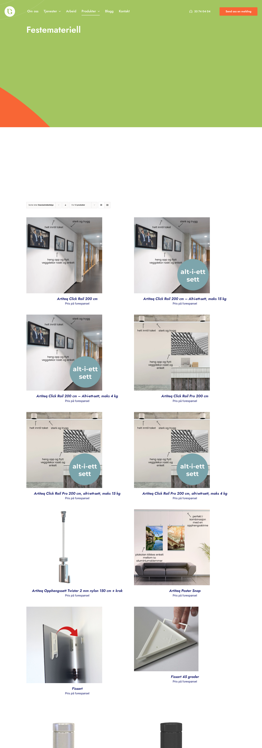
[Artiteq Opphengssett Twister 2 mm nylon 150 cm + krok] (64, 512)
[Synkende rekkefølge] (65, 205)
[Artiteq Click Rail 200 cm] (64, 220)
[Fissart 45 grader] (166, 609)
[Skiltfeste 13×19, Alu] (64, 707)
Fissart (77, 688)
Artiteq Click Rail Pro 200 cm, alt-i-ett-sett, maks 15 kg (77, 493)
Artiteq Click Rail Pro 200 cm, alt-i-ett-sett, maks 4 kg (184, 493)
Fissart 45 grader (185, 676)
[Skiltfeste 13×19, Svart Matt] (172, 707)
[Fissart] (64, 609)
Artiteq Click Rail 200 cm (77, 298)
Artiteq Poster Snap (185, 590)
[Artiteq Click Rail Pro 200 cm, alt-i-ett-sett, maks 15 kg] (64, 414)
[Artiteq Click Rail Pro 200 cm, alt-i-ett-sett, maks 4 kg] (172, 414)
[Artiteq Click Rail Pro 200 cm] (172, 317)
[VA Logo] (10, 7)
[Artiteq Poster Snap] (172, 512)
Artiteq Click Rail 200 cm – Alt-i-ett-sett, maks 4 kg (77, 396)
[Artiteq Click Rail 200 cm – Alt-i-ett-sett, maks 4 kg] (64, 317)
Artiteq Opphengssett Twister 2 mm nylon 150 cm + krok (77, 590)
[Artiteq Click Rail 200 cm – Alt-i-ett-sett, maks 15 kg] (172, 220)
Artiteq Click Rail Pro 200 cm (184, 396)
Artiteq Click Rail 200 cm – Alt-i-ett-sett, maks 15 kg (184, 298)
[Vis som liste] (107, 205)
